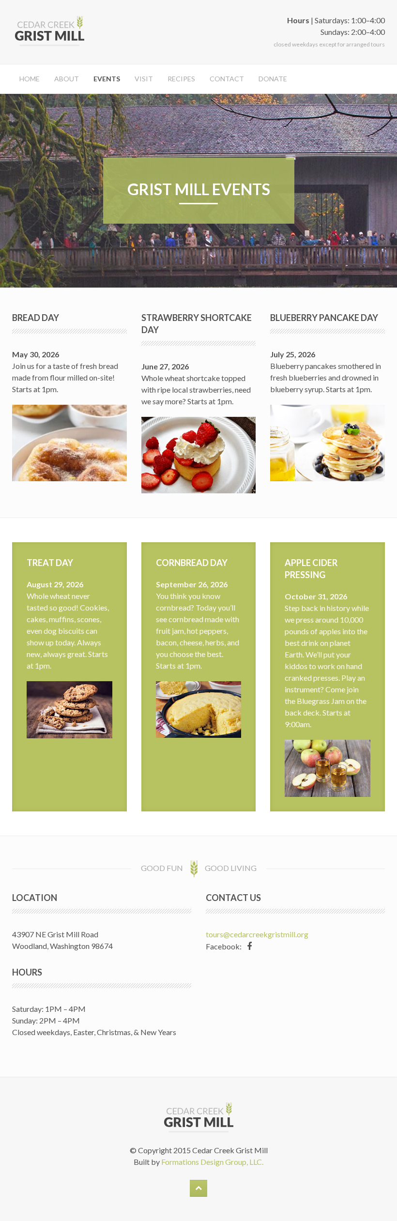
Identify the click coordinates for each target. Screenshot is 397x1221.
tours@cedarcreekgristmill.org (257, 934)
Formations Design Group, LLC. (212, 1161)
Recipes (181, 79)
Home (29, 79)
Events (106, 79)
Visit (144, 79)
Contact (227, 79)
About (66, 79)
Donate (273, 79)
